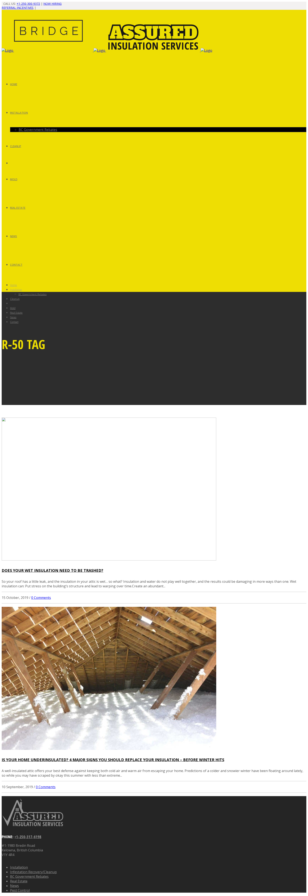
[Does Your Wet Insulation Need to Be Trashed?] (109, 559)
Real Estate (18, 881)
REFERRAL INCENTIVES (18, 8)
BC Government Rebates (29, 876)
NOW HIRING (52, 4)
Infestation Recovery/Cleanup (33, 872)
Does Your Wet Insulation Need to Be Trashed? (52, 570)
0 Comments (41, 597)
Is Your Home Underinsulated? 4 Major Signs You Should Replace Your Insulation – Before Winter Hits (113, 759)
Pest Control (20, 890)
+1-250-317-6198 (27, 836)
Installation (19, 867)
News (14, 885)
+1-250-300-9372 (28, 4)
